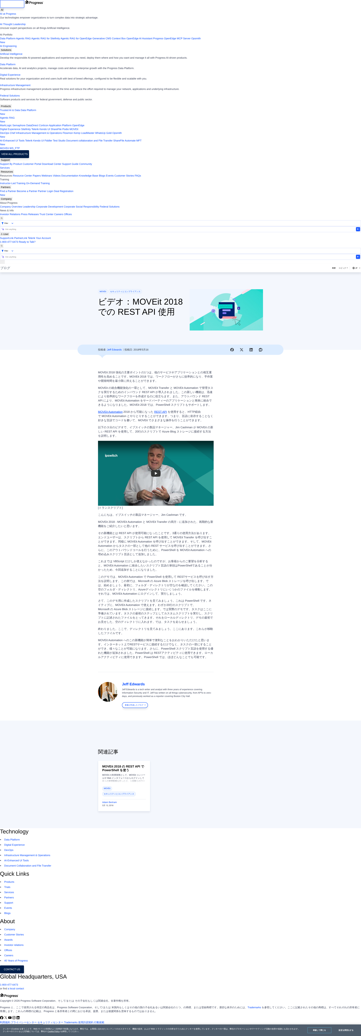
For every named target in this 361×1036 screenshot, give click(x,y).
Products (6, 106)
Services (5, 167)
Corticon (43, 125)
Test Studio (59, 140)
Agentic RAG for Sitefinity (45, 38)
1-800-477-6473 (9, 241)
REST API (160, 411)
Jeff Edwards (114, 349)
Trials (7, 887)
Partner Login (45, 191)
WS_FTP (14, 148)
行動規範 (99, 1022)
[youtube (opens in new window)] (10, 1018)
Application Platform (60, 125)
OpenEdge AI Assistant (139, 38)
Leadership (29, 206)
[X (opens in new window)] (6, 1018)
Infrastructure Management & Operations (39, 133)
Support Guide (70, 164)
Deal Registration (36, 193)
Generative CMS (101, 38)
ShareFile (56, 129)
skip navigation (12, 4)
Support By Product (11, 164)
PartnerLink (20, 238)
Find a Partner (8, 191)
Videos (57, 175)
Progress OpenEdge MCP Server (172, 38)
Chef (12, 133)
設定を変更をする (346, 1030)
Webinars (46, 175)
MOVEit (74, 129)
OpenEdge (78, 125)
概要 (334, 268)
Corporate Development (49, 206)
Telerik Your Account (39, 238)
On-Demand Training (38, 183)
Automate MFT (71, 142)
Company (6, 199)
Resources (7, 171)
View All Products (14, 154)
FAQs (138, 175)
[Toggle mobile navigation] (2, 262)
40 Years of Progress (16, 960)
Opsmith (100, 40)
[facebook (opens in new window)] (2, 1018)
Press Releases (30, 214)
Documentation (69, 175)
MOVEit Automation (110, 411)
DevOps (4, 133)
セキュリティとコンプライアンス (125, 291)
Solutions (6, 50)
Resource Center (22, 175)
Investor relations (14, 945)
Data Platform (8, 38)
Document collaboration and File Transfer (89, 140)
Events (110, 175)
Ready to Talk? (27, 241)
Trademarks (254, 1007)
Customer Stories (124, 175)
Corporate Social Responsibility (81, 206)
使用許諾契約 (85, 1022)
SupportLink (7, 238)
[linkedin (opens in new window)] (18, 1018)
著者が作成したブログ (134, 705)
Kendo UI (44, 129)
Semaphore (19, 125)
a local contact (16, 988)
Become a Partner (27, 191)
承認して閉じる (319, 1030)
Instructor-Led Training (12, 183)
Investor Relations (10, 214)
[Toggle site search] (1, 246)
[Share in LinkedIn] (251, 349)
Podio (65, 129)
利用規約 (5, 1022)
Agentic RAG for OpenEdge (76, 38)
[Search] (1, 218)
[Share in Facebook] (232, 349)
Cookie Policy (54, 1031)
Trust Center (46, 214)
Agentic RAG (23, 38)
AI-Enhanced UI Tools (12, 140)
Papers (37, 175)
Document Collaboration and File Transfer (27, 865)
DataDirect (32, 125)
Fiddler (48, 140)
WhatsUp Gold (103, 133)
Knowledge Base (88, 175)
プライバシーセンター (24, 1022)
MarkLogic (6, 125)
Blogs (102, 175)
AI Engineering (8, 46)
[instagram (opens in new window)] (14, 1018)
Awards (8, 939)
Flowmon (68, 133)
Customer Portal (32, 164)
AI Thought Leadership (13, 24)
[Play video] (156, 473)
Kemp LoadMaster (84, 133)
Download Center (51, 164)
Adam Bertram (109, 802)
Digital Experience (10, 74)
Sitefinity (26, 129)
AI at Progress (8, 13)
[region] (180, 1030)
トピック (342, 268)
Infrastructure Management (15, 85)
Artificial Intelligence (11, 54)
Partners (5, 187)
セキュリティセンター (50, 1022)
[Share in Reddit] (260, 349)
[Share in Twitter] (241, 349)
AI (2, 9)
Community (85, 164)
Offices (68, 214)
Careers (58, 214)
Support (5, 160)
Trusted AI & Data (10, 110)
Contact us (12, 969)
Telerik (35, 129)
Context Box (119, 38)
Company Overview (11, 206)
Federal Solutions (10, 95)
